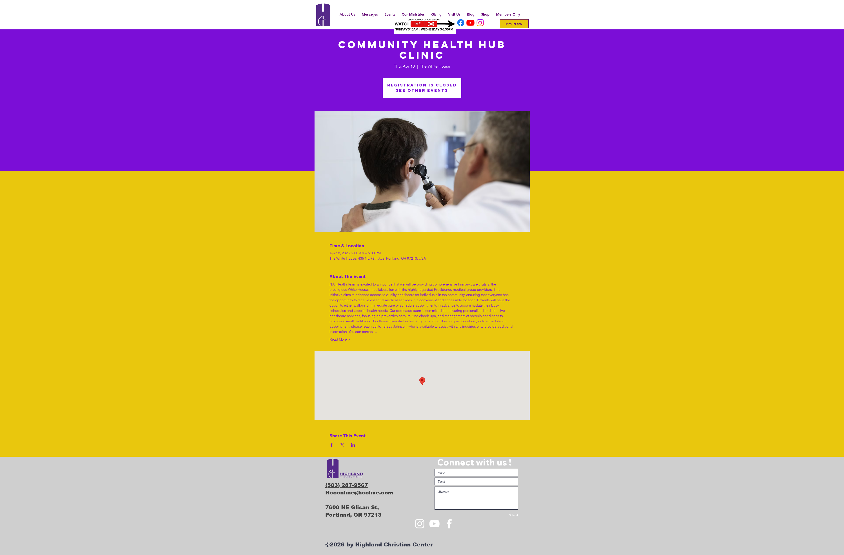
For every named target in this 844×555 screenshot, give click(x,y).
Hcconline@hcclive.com (359, 493)
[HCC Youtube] (470, 22)
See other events (422, 90)
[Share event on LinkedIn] (353, 445)
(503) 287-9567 (346, 485)
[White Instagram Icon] (419, 523)
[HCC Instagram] (480, 22)
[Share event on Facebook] (331, 445)
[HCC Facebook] (461, 22)
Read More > (339, 339)
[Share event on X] (342, 445)
